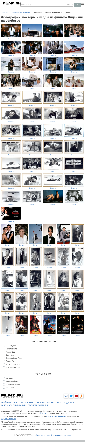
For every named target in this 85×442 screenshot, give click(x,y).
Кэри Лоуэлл (11, 346)
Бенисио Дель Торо (14, 358)
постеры (9, 378)
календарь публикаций (13, 405)
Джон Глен (10, 355)
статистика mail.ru (38, 405)
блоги (50, 403)
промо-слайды (12, 381)
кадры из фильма (13, 384)
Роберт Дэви (11, 352)
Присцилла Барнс (13, 367)
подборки (69, 403)
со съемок (10, 387)
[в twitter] (71, 396)
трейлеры (6, 403)
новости (18, 403)
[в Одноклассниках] (81, 396)
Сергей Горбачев (8, 419)
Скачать (11, 39)
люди (58, 403)
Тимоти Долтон (12, 349)
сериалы (40, 403)
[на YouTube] (76, 396)
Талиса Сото (11, 361)
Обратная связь (43, 435)
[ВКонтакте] (66, 396)
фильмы (29, 403)
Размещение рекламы (61, 435)
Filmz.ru (43, 413)
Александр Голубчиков (56, 416)
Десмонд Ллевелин (13, 364)
